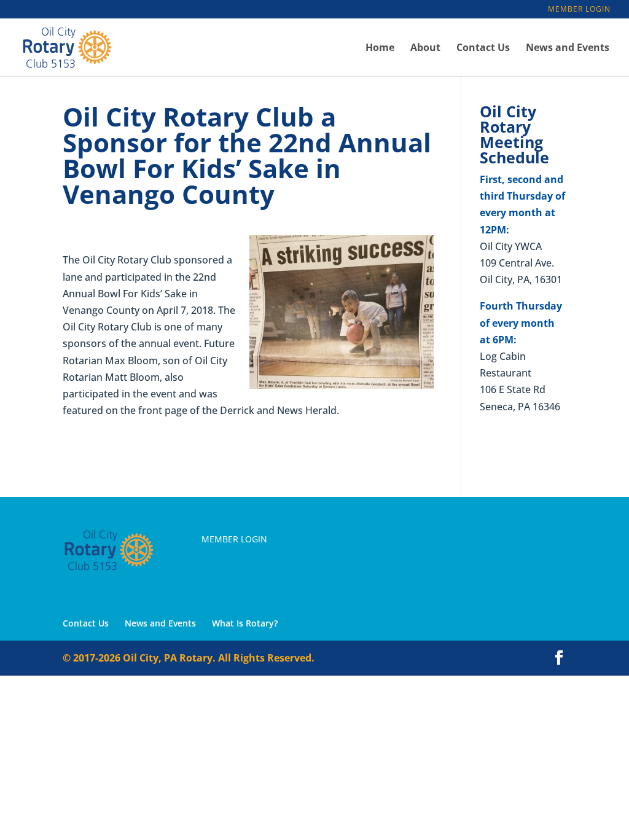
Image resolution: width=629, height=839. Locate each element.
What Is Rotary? (245, 623)
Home (379, 48)
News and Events (567, 48)
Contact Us (483, 48)
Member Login (579, 10)
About (425, 48)
